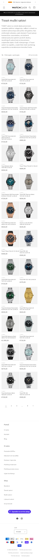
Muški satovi (8, 495)
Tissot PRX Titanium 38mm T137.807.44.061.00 (27, 195)
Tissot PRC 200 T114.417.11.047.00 (25, 251)
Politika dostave (15, 555)
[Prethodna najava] (4, 2)
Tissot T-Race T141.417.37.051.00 (10, 251)
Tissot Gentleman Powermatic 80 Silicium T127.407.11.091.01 (10, 308)
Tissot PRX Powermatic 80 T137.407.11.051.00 (27, 337)
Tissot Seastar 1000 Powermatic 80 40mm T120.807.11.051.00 (28, 108)
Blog (5, 439)
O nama (6, 430)
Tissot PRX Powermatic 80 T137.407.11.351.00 (9, 80)
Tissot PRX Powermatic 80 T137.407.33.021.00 (27, 308)
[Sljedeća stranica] (33, 406)
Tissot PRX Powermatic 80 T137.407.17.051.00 (9, 365)
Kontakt (6, 434)
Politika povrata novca (11, 469)
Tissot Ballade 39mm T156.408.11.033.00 (7, 166)
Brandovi (7, 486)
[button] (4, 7)
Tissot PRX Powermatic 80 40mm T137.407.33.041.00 (9, 223)
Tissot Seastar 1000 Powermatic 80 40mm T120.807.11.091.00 (10, 195)
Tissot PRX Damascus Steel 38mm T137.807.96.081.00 (9, 337)
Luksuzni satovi (9, 499)
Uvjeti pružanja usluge (26, 552)
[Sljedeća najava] (35, 2)
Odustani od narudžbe (11, 456)
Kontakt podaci (26, 555)
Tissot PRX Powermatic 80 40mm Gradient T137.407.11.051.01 (9, 137)
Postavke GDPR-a (9, 451)
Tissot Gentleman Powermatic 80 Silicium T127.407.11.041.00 (10, 108)
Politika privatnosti (10, 464)
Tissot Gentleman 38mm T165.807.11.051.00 (8, 393)
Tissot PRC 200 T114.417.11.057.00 (25, 393)
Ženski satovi (8, 490)
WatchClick (14, 549)
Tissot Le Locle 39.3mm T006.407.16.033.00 (26, 223)
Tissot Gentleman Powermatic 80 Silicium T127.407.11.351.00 (28, 365)
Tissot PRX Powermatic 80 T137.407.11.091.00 (9, 280)
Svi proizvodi (8, 504)
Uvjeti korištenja (9, 473)
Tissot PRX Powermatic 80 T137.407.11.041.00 (27, 80)
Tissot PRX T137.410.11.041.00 (28, 279)
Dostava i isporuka (10, 460)
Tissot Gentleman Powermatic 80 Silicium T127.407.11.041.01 (28, 136)
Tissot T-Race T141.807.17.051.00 (28, 166)
